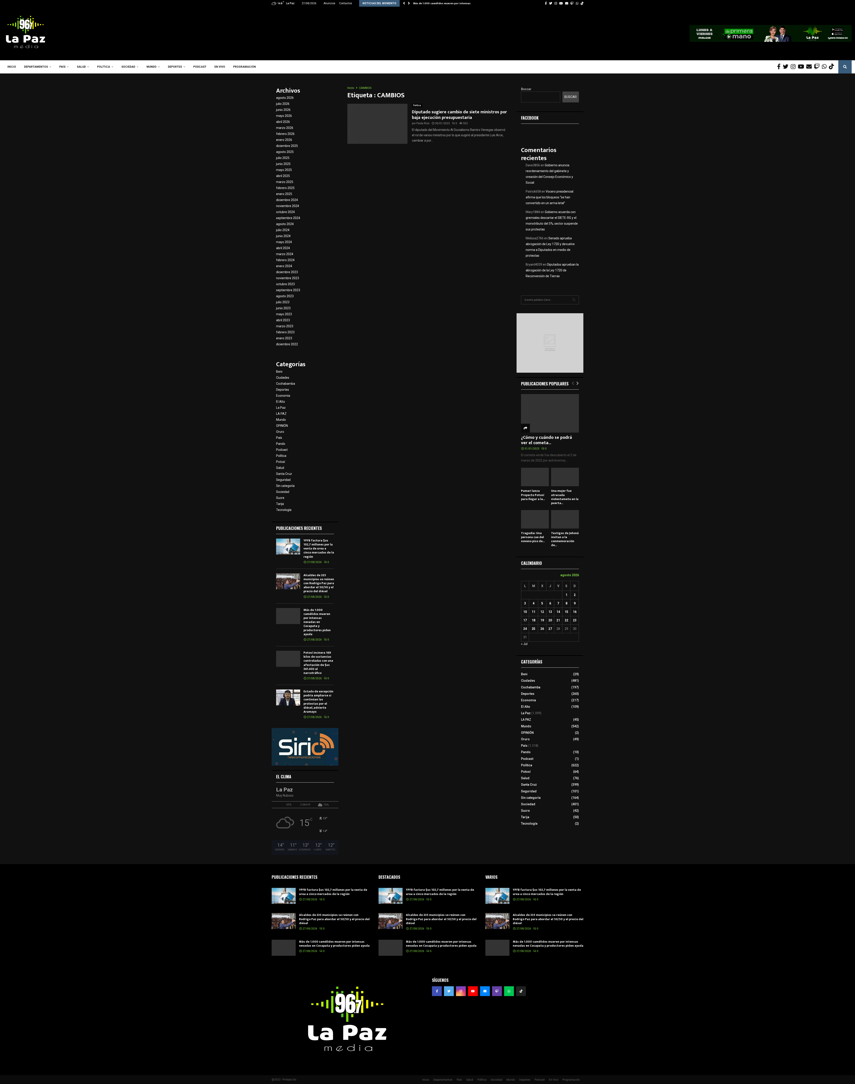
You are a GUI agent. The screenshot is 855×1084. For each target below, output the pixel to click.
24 (525, 628)
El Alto (280, 401)
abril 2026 (283, 122)
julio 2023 (282, 302)
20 (550, 620)
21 (558, 620)
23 (574, 620)
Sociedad (128, 66)
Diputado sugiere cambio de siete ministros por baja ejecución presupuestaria (459, 114)
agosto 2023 (285, 296)
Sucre (280, 498)
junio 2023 (283, 308)
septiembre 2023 (288, 290)
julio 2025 (282, 158)
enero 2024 (284, 266)
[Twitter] (787, 67)
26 (542, 628)
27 (550, 628)
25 (533, 628)
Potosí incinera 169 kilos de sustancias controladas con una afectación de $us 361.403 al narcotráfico (318, 662)
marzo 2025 (284, 182)
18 (533, 620)
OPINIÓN (282, 425)
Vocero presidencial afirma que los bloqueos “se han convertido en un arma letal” (549, 197)
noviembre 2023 (287, 278)
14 (558, 612)
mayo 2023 (284, 314)
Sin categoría (285, 486)
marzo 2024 (284, 254)
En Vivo (219, 66)
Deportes (175, 66)
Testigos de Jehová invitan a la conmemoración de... (565, 539)
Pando (280, 443)
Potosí (280, 462)
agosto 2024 (285, 224)
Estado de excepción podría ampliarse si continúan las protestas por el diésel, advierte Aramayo (318, 701)
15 (566, 612)
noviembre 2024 (287, 206)
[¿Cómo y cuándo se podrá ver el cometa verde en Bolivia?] (550, 413)
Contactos (345, 3)
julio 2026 (282, 104)
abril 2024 (283, 248)
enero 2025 (284, 194)
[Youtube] (802, 67)
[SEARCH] (574, 299)
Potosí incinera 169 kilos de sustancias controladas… (447, 3)
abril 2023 (283, 320)
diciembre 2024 (287, 200)
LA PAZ (281, 413)
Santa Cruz (284, 474)
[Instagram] (794, 67)
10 (525, 612)
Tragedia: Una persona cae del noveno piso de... (533, 537)
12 (542, 612)
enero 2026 (284, 140)
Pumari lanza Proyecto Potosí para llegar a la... (533, 494)
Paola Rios (423, 123)
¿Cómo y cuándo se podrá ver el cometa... (546, 440)
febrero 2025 (285, 188)
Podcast (199, 66)
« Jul (524, 644)
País (62, 66)
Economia (283, 395)
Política (103, 66)
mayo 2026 (284, 116)
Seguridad (283, 480)
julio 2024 (282, 230)
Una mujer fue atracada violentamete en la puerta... (564, 496)
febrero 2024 (285, 260)
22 (566, 620)
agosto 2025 (285, 152)
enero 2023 (284, 338)
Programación (244, 66)
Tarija (280, 504)
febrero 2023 (285, 332)
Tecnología (283, 510)
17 (525, 620)
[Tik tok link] (582, 3)
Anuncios (329, 3)
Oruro (280, 431)
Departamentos (36, 66)
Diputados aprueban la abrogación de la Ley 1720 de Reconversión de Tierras (552, 270)
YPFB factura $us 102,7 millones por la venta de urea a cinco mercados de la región (318, 548)
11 (533, 612)
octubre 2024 (285, 212)
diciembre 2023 (287, 272)
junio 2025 (283, 164)
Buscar (526, 89)
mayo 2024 (284, 242)
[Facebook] (780, 67)
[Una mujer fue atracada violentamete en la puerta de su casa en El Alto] (565, 477)
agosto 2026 (285, 98)
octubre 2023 (285, 284)
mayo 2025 (284, 170)
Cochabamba (285, 383)
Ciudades (282, 377)
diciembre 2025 (287, 146)
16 (574, 612)
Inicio (11, 66)
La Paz (281, 407)
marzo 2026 (284, 128)
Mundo (152, 66)
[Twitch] (818, 67)
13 (550, 612)
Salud (81, 66)
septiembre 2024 (288, 218)
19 (542, 620)
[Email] (810, 67)
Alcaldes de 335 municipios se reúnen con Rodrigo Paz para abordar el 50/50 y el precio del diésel (318, 583)
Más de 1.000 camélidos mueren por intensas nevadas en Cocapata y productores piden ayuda (317, 622)
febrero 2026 (285, 134)
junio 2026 (283, 110)
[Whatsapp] (825, 67)
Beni (279, 371)
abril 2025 (283, 176)
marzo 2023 (284, 326)
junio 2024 (283, 236)
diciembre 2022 (287, 344)
